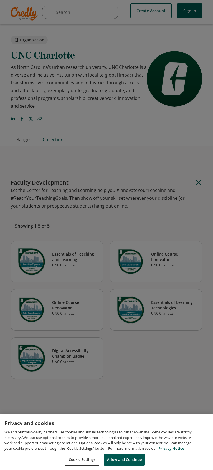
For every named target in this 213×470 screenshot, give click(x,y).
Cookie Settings (82, 459)
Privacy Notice (171, 448)
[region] (106, 442)
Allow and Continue (124, 459)
